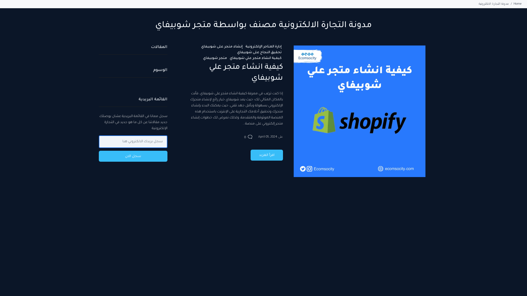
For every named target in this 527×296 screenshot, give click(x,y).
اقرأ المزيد (266, 155)
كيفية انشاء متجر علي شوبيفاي (256, 58)
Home (518, 4)
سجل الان (133, 156)
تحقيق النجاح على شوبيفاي (259, 53)
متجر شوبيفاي (215, 58)
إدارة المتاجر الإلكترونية (263, 47)
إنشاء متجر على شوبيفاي (222, 47)
